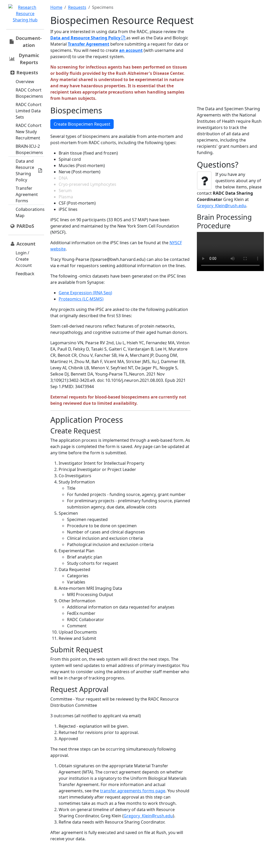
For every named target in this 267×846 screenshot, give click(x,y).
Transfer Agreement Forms (27, 194)
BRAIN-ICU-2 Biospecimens (29, 149)
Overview (25, 81)
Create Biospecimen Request (82, 124)
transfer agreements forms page (132, 791)
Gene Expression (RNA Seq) (85, 293)
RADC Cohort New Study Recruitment (28, 131)
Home (56, 7)
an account (131, 50)
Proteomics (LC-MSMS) (81, 299)
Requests (77, 7)
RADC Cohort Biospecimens (29, 93)
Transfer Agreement (88, 44)
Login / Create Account (24, 259)
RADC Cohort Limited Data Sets (28, 111)
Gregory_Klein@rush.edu (148, 816)
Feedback (25, 274)
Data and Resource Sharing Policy (25, 170)
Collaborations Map (30, 212)
